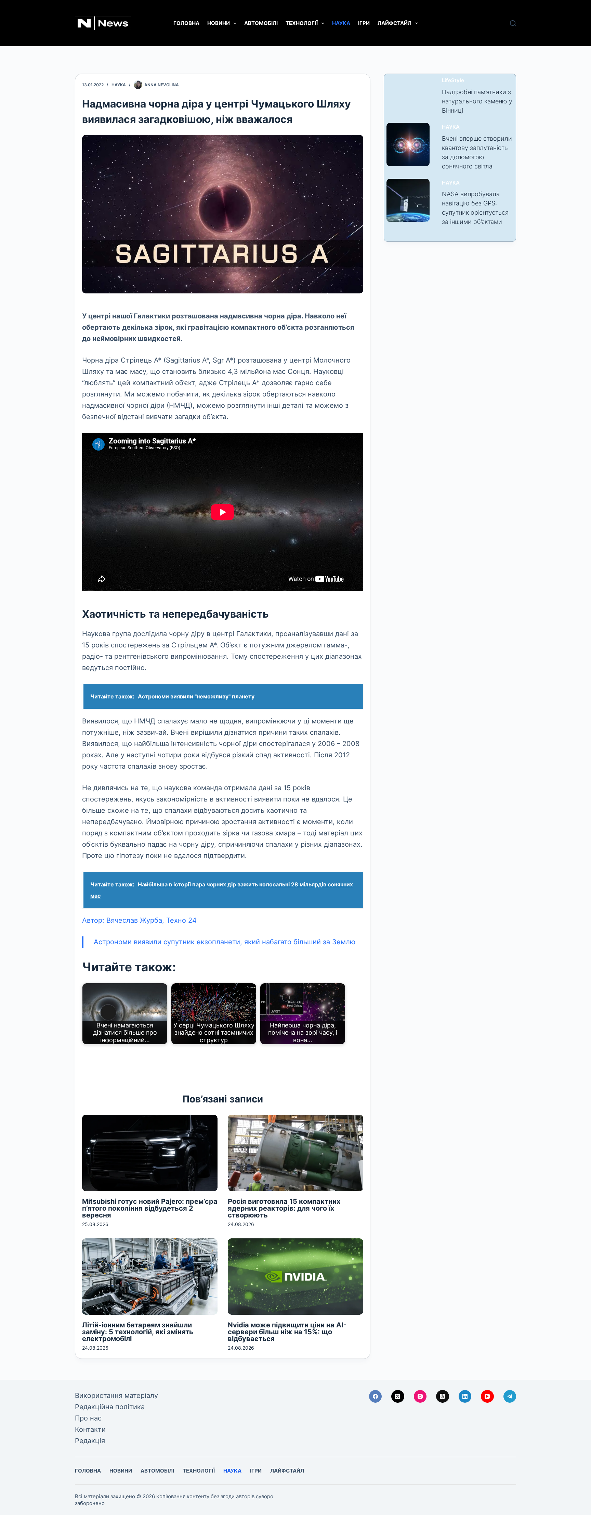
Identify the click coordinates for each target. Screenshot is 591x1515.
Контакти (90, 1429)
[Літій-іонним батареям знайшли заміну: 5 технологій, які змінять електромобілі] (150, 1276)
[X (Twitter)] (397, 1396)
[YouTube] (487, 1396)
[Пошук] (513, 23)
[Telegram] (509, 1396)
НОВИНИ (218, 23)
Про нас (88, 1418)
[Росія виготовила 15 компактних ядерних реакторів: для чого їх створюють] (295, 1153)
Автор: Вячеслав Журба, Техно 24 (139, 920)
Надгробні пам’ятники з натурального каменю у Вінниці (477, 101)
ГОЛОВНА (186, 23)
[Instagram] (420, 1396)
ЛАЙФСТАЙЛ (394, 23)
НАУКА (341, 23)
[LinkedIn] (465, 1396)
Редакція (90, 1441)
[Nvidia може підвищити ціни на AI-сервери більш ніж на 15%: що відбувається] (295, 1276)
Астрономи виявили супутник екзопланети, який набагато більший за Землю (224, 942)
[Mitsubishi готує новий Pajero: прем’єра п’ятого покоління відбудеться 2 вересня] (150, 1153)
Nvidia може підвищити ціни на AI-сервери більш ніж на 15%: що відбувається (287, 1332)
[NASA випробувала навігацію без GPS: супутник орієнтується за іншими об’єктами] (408, 200)
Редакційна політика (110, 1407)
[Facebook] (375, 1396)
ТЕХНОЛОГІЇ (302, 23)
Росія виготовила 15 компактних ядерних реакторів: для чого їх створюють (284, 1208)
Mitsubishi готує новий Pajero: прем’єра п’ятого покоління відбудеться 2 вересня (150, 1208)
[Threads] (442, 1396)
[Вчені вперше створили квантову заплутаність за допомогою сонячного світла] (408, 144)
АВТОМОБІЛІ (261, 23)
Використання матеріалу (116, 1395)
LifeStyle (453, 80)
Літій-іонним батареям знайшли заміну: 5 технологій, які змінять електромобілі (137, 1332)
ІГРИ (364, 23)
